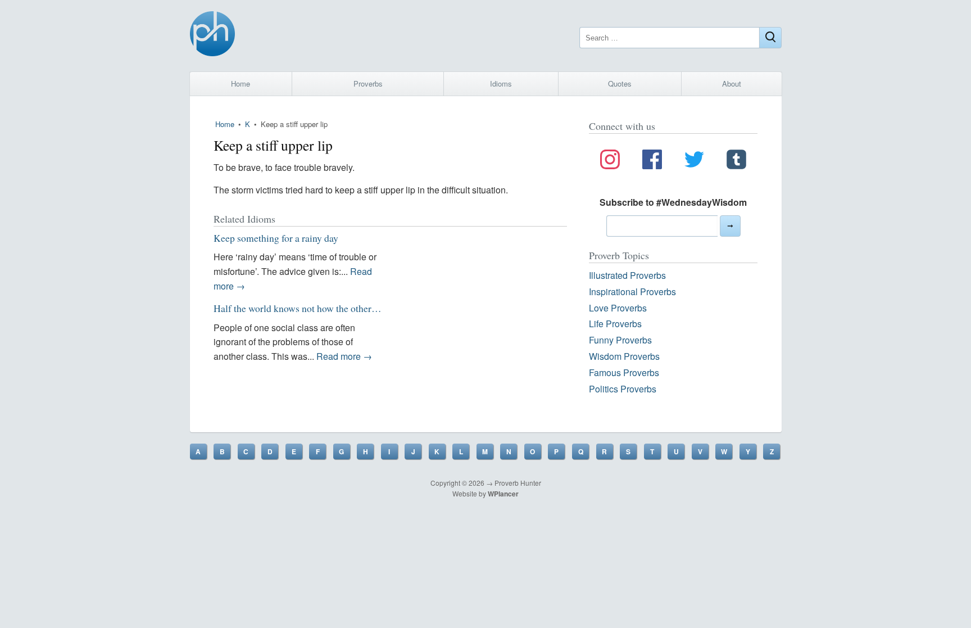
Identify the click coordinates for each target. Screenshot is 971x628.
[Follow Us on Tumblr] (736, 161)
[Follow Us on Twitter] (694, 161)
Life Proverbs (615, 323)
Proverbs (368, 83)
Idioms (501, 83)
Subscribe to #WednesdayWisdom (673, 202)
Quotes (620, 83)
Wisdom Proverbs (624, 356)
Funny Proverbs (620, 339)
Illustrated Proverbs (627, 275)
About (731, 83)
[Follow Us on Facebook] (652, 161)
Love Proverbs (618, 307)
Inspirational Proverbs (632, 291)
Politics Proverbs (622, 388)
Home (240, 83)
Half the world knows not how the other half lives (312, 308)
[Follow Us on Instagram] (610, 161)
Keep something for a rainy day (276, 238)
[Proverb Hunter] (212, 35)
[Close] (770, 37)
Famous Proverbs (624, 372)
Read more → (344, 356)
